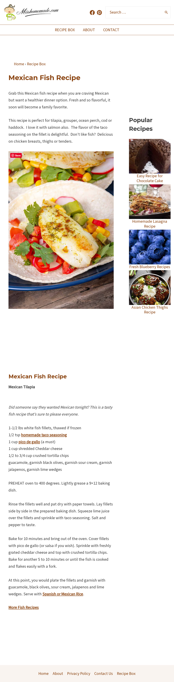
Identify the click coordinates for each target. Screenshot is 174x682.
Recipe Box (65, 29)
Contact (111, 29)
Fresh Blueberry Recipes (149, 266)
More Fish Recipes (23, 607)
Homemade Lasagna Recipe (149, 224)
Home (43, 673)
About (89, 29)
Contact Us (103, 673)
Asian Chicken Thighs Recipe (150, 310)
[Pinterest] (99, 12)
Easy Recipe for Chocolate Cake (150, 178)
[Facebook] (92, 12)
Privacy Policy (78, 673)
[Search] (166, 12)
